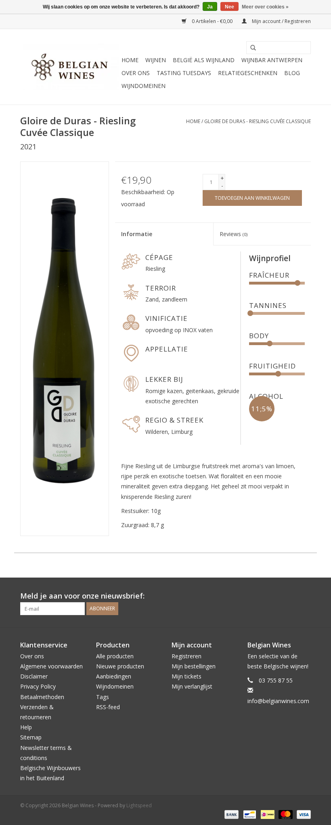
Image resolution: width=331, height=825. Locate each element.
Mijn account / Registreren (281, 21)
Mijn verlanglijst (192, 686)
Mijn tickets (186, 676)
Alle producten (115, 656)
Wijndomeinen (144, 86)
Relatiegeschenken (247, 73)
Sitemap (31, 737)
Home (130, 60)
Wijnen (155, 60)
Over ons (136, 73)
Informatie (136, 234)
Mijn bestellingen (194, 666)
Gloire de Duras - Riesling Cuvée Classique (257, 121)
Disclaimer (34, 676)
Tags (102, 697)
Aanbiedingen (113, 676)
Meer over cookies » (265, 7)
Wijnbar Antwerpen (271, 60)
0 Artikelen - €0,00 (212, 21)
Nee (229, 7)
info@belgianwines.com (278, 701)
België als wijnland (204, 60)
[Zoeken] (250, 48)
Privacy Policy (38, 686)
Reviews (233, 234)
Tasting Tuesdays (184, 73)
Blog (292, 73)
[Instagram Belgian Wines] (304, 596)
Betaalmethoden (42, 697)
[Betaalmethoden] (231, 813)
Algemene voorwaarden (51, 666)
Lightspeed (139, 805)
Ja (210, 7)
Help (26, 727)
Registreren (186, 656)
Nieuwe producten (120, 666)
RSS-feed (108, 707)
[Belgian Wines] (69, 67)
